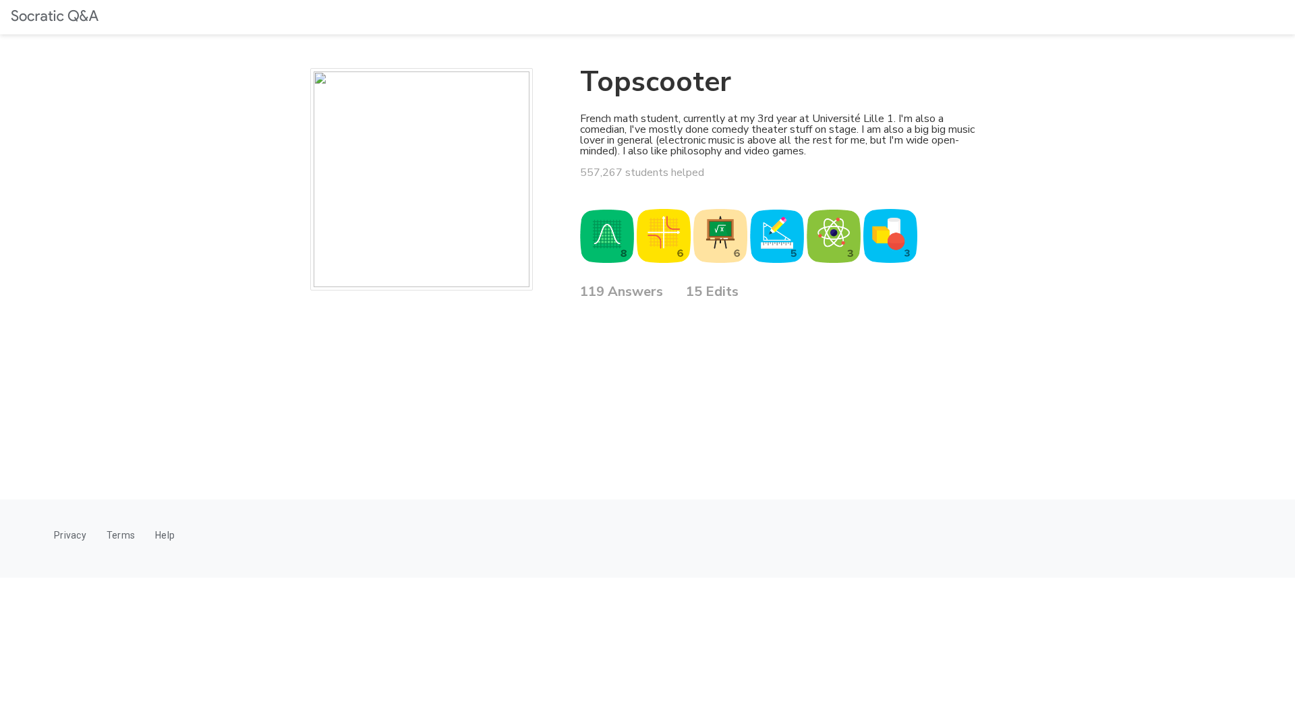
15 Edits (712, 293)
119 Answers (621, 293)
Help (165, 535)
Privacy (70, 535)
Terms (121, 535)
